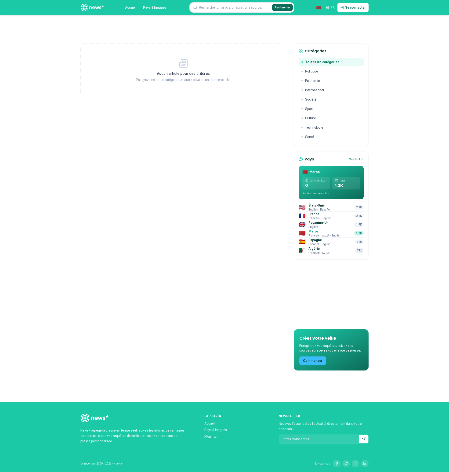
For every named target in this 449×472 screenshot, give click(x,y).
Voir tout (354, 159)
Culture (310, 118)
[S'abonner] (363, 439)
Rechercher (282, 7)
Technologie (314, 127)
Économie (312, 81)
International (314, 90)
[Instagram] (355, 463)
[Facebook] (336, 463)
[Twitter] (346, 463)
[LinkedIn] (365, 463)
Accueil (131, 7)
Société (310, 99)
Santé (309, 137)
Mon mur (211, 436)
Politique (311, 71)
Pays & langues (155, 7)
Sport (309, 109)
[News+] (92, 7)
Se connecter (355, 7)
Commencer (312, 361)
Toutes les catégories (322, 62)
